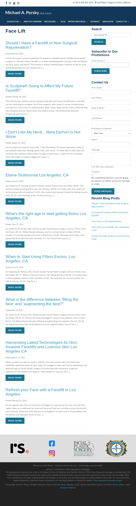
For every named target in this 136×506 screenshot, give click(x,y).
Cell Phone (97, 118)
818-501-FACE (59, 485)
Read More (15, 74)
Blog (63, 22)
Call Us (83, 3)
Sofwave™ (95, 22)
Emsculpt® (108, 22)
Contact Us (121, 22)
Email (95, 140)
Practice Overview (33, 22)
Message (96, 150)
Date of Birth (98, 108)
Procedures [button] (50, 22)
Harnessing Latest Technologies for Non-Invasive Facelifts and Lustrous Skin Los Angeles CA (42, 346)
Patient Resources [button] (76, 22)
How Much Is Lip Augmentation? (107, 221)
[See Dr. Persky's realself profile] (20, 448)
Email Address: (98, 60)
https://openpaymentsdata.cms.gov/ (108, 481)
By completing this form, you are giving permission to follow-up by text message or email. (111, 181)
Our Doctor (13, 22)
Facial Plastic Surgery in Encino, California (113, 3)
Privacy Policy (118, 485)
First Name (97, 88)
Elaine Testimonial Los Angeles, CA (37, 175)
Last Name (97, 98)
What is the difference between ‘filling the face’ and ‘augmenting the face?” (42, 301)
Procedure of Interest (102, 128)
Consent (96, 172)
